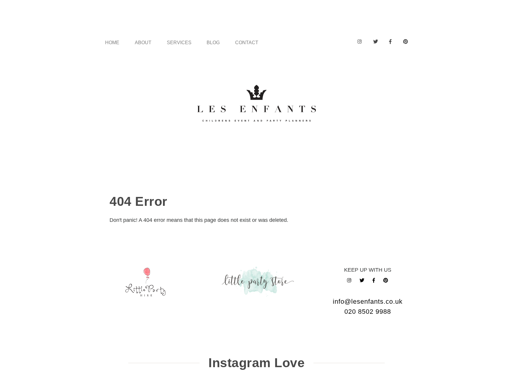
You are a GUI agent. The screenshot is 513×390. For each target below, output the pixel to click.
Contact (246, 42)
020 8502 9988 (367, 311)
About (143, 42)
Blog (213, 42)
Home (112, 42)
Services (179, 42)
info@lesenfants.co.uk (368, 301)
